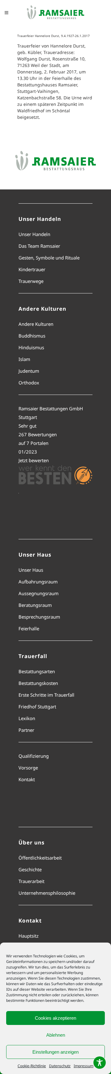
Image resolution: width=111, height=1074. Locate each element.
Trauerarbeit (31, 881)
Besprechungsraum (39, 617)
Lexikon (26, 718)
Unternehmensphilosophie (46, 893)
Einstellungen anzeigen (55, 1052)
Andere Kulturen (35, 324)
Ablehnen (55, 1035)
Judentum (28, 371)
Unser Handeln (34, 234)
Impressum (83, 1065)
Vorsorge (28, 768)
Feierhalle (28, 628)
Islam (24, 359)
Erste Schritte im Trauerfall (46, 695)
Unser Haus (30, 570)
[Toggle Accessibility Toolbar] (99, 1062)
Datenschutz (60, 1065)
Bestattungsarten (36, 671)
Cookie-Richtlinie (32, 1065)
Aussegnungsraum (38, 593)
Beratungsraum (35, 605)
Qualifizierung (33, 756)
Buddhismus (31, 336)
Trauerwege (30, 281)
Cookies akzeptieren (55, 1018)
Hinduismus (31, 347)
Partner (26, 730)
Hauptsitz (28, 936)
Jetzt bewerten (33, 460)
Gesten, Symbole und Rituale (49, 258)
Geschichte (30, 869)
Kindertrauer (31, 269)
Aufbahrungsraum (38, 581)
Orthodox (28, 382)
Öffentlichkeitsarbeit (40, 858)
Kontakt (26, 779)
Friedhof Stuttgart (37, 706)
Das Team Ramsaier (39, 246)
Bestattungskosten (38, 683)
